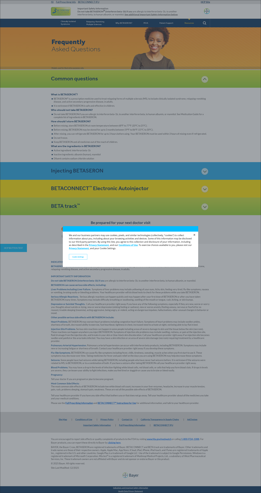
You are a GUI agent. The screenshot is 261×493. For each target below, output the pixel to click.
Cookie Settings (78, 257)
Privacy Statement (99, 245)
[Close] (194, 235)
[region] (130, 246)
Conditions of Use (128, 245)
